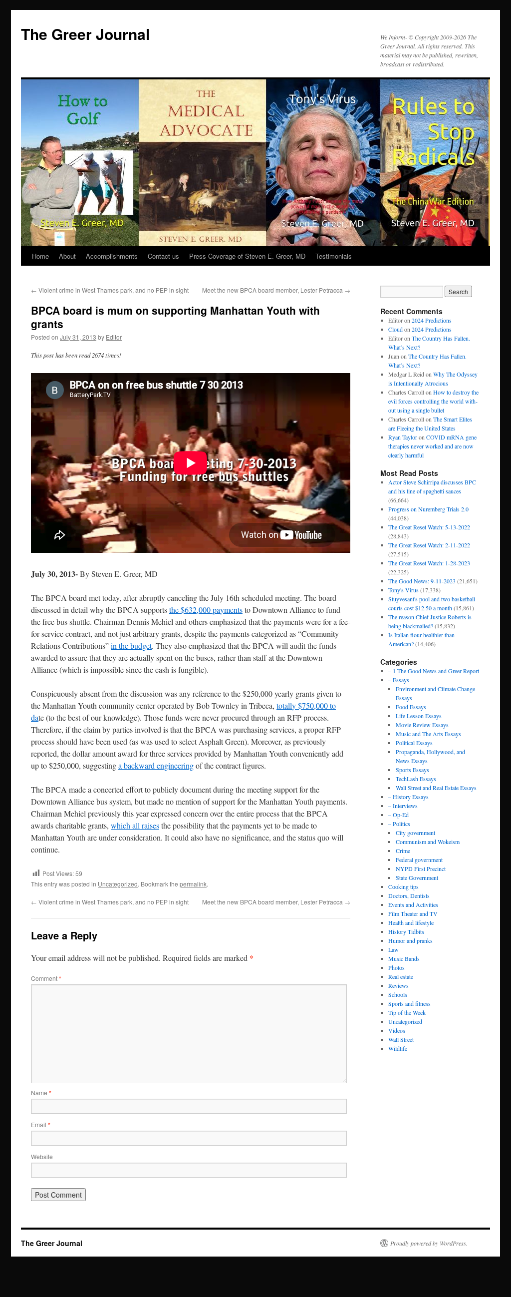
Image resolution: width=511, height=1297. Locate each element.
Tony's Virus (403, 590)
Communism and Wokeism (428, 842)
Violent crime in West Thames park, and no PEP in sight (110, 290)
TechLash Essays (416, 779)
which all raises (135, 825)
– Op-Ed (398, 815)
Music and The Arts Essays (428, 734)
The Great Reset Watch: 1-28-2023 (429, 563)
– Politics (399, 824)
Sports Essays (412, 770)
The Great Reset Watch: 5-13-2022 (429, 527)
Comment (46, 978)
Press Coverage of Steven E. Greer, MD (247, 256)
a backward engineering (156, 765)
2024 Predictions (432, 320)
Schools (397, 994)
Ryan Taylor (402, 437)
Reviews (398, 985)
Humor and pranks (410, 940)
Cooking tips (403, 886)
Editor (114, 337)
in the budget (131, 645)
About (67, 256)
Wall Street (401, 1039)
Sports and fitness (409, 1003)
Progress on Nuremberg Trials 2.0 (428, 509)
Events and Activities (413, 904)
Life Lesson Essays (419, 716)
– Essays (398, 680)
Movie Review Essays (422, 725)
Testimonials (333, 256)
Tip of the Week (407, 1012)
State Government (417, 877)
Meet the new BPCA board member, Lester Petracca (276, 290)
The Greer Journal (85, 33)
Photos (396, 967)
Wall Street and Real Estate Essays (436, 788)
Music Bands (404, 958)
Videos (396, 1030)
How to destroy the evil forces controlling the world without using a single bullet (433, 401)
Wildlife (397, 1048)
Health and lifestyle (411, 922)
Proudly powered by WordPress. (429, 1243)
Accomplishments (112, 256)
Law (393, 949)
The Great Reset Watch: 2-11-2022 (429, 545)
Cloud (395, 329)
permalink (193, 883)
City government (415, 833)
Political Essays (414, 743)
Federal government (419, 860)
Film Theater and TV (413, 913)
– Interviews (403, 806)
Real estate (400, 976)
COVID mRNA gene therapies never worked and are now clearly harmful (432, 446)
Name (41, 1092)
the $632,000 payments (206, 609)
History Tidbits (406, 931)
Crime (403, 851)
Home (40, 256)
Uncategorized (118, 883)
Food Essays (411, 707)
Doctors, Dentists (409, 895)
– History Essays (408, 797)
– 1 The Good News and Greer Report (433, 671)
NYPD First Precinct (421, 868)
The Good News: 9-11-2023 (422, 581)
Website (42, 1156)
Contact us (163, 256)
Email (40, 1124)
